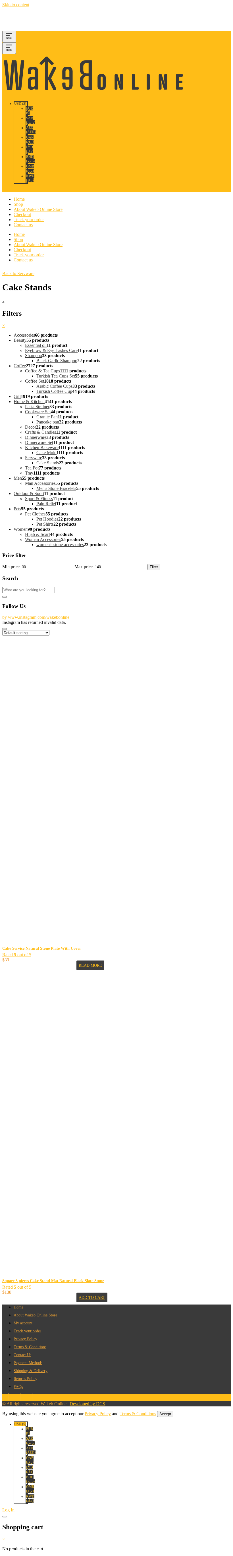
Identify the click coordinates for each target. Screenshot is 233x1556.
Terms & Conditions (30, 1347)
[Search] (4, 597)
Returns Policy (25, 1379)
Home (19, 199)
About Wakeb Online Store (38, 209)
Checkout (22, 214)
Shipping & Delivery (30, 1371)
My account (23, 1323)
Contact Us (22, 1355)
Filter (154, 567)
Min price (11, 566)
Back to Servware (18, 273)
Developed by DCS (87, 1403)
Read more (90, 965)
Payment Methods (28, 1363)
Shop (18, 204)
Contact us (23, 224)
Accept (165, 1414)
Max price (83, 566)
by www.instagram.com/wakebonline (35, 617)
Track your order (29, 219)
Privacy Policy (25, 1339)
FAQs (18, 1387)
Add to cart (92, 1297)
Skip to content (15, 4)
